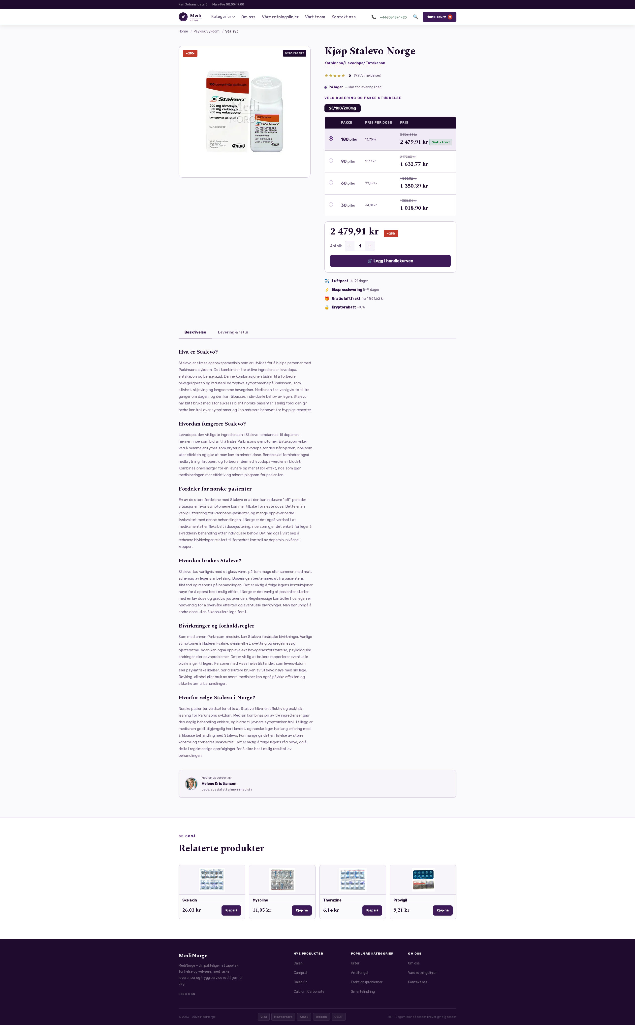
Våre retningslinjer (280, 17)
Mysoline (260, 900)
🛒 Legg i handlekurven (390, 261)
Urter (355, 963)
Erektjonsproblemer (366, 982)
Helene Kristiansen (219, 783)
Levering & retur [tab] (233, 332)
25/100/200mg (342, 108)
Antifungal (359, 973)
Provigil (400, 900)
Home (183, 31)
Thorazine (332, 900)
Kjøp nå (231, 910)
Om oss (248, 17)
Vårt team (315, 17)
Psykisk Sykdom (207, 31)
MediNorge (193, 956)
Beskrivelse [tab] (195, 332)
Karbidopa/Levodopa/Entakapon (354, 63)
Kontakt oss (344, 17)
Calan (298, 963)
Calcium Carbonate (309, 992)
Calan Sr (300, 982)
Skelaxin (189, 900)
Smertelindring (363, 992)
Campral (300, 973)
